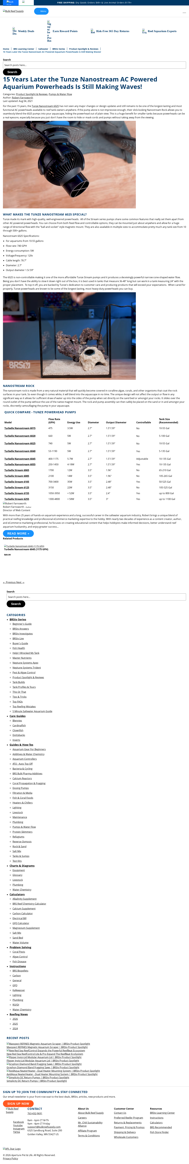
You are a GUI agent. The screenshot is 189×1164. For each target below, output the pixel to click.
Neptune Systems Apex (25, 662)
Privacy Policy (10, 1158)
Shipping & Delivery (125, 1132)
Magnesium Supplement (26, 928)
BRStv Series (59, 48)
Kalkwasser (19, 990)
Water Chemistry (22, 889)
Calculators (156, 1122)
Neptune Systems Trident (27, 667)
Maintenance (20, 817)
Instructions (156, 1117)
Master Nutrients (22, 658)
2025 (15, 1023)
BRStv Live (18, 638)
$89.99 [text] (7, 554)
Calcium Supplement (24, 908)
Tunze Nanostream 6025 (45, 106)
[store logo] (15, 11)
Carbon (17, 975)
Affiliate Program (87, 1130)
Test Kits (17, 861)
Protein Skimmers (22, 831)
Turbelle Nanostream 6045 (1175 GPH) (26, 549)
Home (6, 48)
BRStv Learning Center (162, 1112)
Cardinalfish (19, 725)
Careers (82, 1117)
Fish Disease (19, 961)
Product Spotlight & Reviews (84, 48)
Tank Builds (19, 682)
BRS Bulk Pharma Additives (27, 773)
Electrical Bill (19, 918)
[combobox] (94, 65)
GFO (15, 985)
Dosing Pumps (21, 788)
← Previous (9, 582)
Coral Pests (19, 951)
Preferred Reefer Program (128, 1117)
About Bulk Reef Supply (91, 1112)
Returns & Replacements (128, 1122)
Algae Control (20, 956)
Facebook (18, 1122)
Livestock (18, 812)
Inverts (16, 740)
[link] (178, 11)
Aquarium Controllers (25, 759)
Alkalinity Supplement (25, 898)
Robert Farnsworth (22, 97)
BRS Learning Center (24, 48)
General (17, 980)
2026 (15, 1019)
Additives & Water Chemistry (28, 754)
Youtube (18, 1125)
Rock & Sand (19, 846)
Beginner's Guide (22, 623)
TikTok (16, 1132)
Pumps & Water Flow (60, 94)
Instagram (19, 1128)
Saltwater (43, 48)
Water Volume (20, 942)
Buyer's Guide (20, 643)
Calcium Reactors (22, 778)
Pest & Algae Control (24, 672)
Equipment (19, 870)
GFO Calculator (21, 923)
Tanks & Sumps (21, 856)
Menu (43, 11)
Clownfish (18, 730)
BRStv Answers (21, 628)
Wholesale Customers (126, 1137)
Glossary (17, 875)
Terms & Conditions (89, 1135)
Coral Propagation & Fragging (29, 783)
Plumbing (18, 822)
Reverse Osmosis (22, 841)
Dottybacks (19, 735)
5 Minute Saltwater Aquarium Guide (32, 711)
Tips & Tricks (20, 696)
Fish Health (19, 648)
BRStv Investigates (23, 633)
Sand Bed (18, 937)
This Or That (19, 692)
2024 (15, 1028)
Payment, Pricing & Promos (129, 1127)
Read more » (18, 533)
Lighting (17, 807)
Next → (20, 582)
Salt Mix (17, 851)
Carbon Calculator (23, 913)
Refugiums (18, 836)
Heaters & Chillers (23, 802)
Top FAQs (18, 701)
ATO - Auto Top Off (23, 763)
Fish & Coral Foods (23, 797)
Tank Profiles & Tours (24, 687)
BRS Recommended (161, 1127)
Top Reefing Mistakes (24, 706)
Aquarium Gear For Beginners (29, 749)
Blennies (17, 720)
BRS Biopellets (20, 970)
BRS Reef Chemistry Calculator (29, 903)
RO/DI (16, 1004)
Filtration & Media (22, 793)
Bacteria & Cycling (22, 768)
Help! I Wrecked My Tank (26, 653)
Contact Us (120, 1112)
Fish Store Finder (159, 1132)
